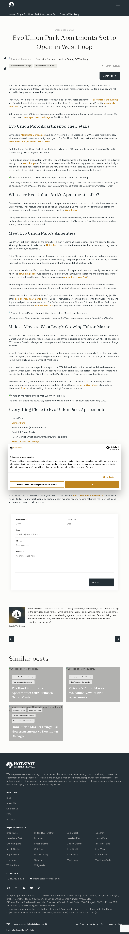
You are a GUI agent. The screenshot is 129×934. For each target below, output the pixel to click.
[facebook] (16, 888)
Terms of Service (92, 924)
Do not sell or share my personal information (37, 484)
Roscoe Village (41, 854)
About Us (11, 803)
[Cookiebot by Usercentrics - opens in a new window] (108, 448)
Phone (19, 541)
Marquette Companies (33, 134)
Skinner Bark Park (44, 305)
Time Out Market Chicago (25, 441)
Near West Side (102, 843)
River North (72, 849)
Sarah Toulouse (113, 65)
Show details (108, 477)
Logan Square (41, 843)
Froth (23, 388)
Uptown (38, 859)
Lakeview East (74, 838)
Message (20, 551)
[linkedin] (24, 888)
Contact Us (12, 808)
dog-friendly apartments (28, 298)
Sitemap (103, 924)
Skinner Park (18, 422)
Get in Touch (109, 75)
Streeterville (100, 854)
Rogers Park (12, 854)
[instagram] (8, 888)
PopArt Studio (29, 930)
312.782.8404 (17, 878)
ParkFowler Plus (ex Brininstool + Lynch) (29, 141)
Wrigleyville (39, 865)
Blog (19, 14)
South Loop (72, 854)
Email (18, 530)
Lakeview (38, 838)
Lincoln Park (100, 838)
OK (92, 484)
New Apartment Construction (45, 66)
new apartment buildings (37, 117)
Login (120, 924)
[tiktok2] (39, 888)
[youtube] (31, 888)
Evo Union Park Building (105, 99)
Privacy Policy (79, 924)
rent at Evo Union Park (75, 277)
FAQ (8, 814)
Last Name (71, 519)
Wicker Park (12, 865)
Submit (95, 582)
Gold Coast (72, 832)
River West (100, 849)
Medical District (74, 843)
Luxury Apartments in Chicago (20, 66)
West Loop (29, 163)
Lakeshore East (14, 838)
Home (12, 14)
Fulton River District (44, 832)
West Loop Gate (102, 859)
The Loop (11, 859)
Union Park (52, 245)
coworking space (28, 273)
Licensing (112, 924)
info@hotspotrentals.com (46, 878)
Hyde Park (99, 832)
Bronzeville (12, 832)
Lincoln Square (13, 843)
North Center (13, 849)
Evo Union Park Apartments (88, 495)
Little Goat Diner (89, 384)
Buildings (10, 819)
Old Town (39, 849)
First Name (21, 519)
